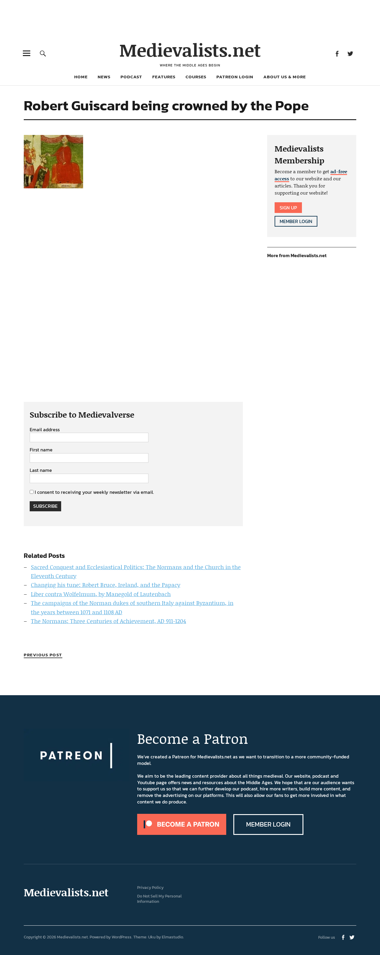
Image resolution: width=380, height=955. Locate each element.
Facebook (336, 53)
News (104, 76)
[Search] (43, 53)
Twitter (350, 53)
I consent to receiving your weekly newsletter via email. (94, 492)
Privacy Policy (150, 887)
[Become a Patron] (181, 833)
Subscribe (45, 506)
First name (41, 450)
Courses (196, 76)
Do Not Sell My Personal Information (159, 899)
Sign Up (288, 207)
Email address (45, 429)
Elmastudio (172, 937)
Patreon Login (234, 76)
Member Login (296, 221)
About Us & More (284, 76)
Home (81, 76)
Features (163, 76)
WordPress (122, 937)
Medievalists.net (190, 49)
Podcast (131, 76)
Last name (41, 470)
